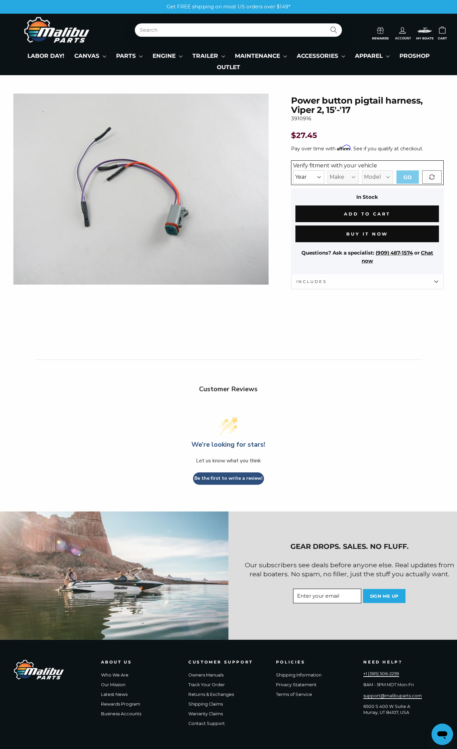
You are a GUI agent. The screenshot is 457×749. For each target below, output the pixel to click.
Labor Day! (45, 55)
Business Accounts (121, 713)
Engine (165, 55)
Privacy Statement (296, 684)
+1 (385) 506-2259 (381, 673)
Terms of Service (294, 694)
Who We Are (114, 675)
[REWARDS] (380, 30)
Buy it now (367, 234)
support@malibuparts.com (392, 695)
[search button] (334, 30)
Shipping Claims (205, 704)
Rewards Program (120, 704)
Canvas (87, 55)
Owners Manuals (205, 675)
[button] (424, 30)
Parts (127, 55)
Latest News (114, 694)
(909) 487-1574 (394, 253)
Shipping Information (299, 675)
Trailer (206, 55)
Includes (311, 281)
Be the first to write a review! (228, 478)
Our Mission (113, 684)
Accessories (318, 55)
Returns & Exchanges (211, 694)
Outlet (228, 67)
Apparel (369, 55)
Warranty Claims (205, 713)
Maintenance (258, 55)
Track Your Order (206, 684)
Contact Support (206, 723)
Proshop (414, 55)
